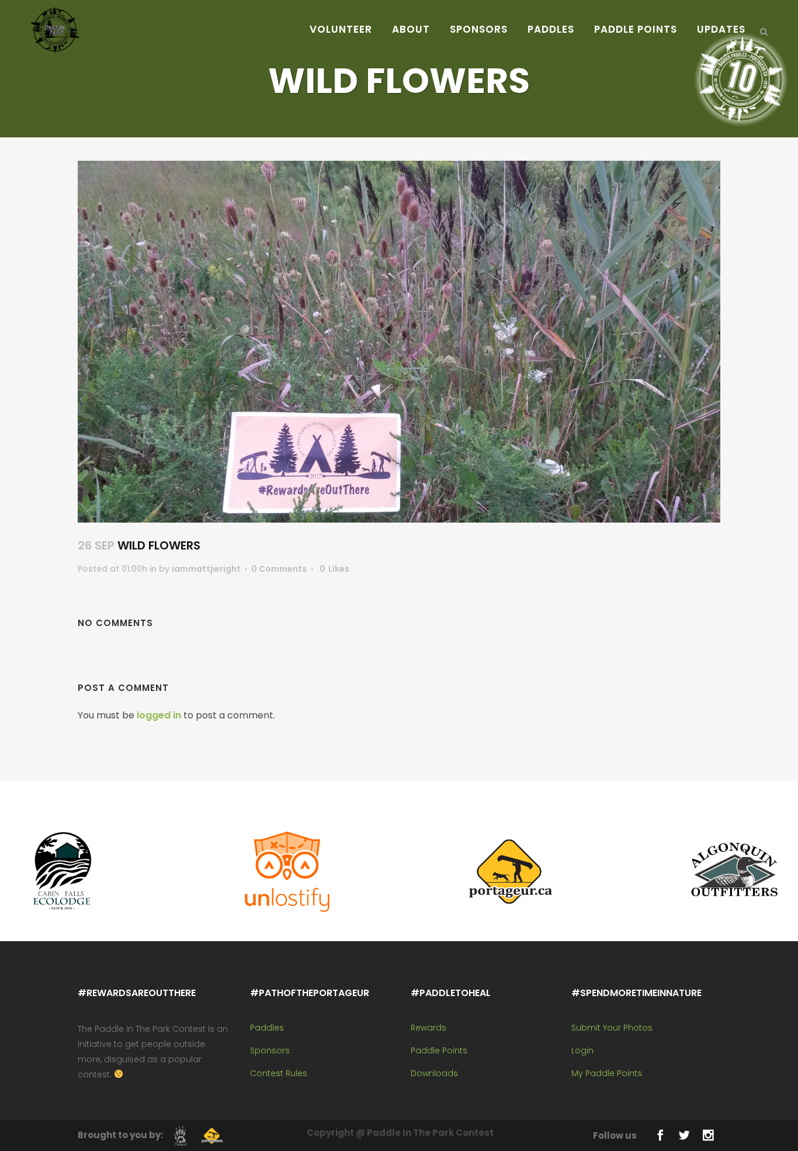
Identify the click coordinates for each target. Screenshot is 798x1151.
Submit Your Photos (612, 1028)
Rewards (428, 1028)
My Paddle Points (606, 1073)
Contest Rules (278, 1073)
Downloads (434, 1073)
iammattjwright (206, 569)
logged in (159, 715)
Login (582, 1050)
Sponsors (270, 1050)
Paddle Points (439, 1050)
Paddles (267, 1028)
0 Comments (279, 569)
